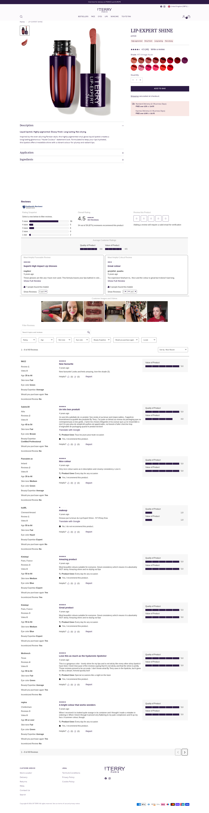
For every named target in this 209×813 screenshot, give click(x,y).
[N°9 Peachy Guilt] (134, 67)
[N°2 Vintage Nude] (141, 60)
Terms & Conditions (71, 773)
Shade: (142, 55)
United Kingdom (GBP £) (179, 6)
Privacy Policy (68, 777)
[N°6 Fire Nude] (170, 60)
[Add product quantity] (133, 80)
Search (23, 795)
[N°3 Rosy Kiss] (148, 60)
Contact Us (25, 790)
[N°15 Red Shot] (170, 67)
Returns (23, 782)
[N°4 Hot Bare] (156, 60)
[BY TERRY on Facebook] (161, 6)
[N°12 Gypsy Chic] (148, 67)
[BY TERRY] (104, 10)
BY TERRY (36, 803)
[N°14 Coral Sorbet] (163, 67)
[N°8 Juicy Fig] (185, 60)
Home (22, 22)
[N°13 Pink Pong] (156, 67)
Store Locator (26, 773)
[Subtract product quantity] (140, 80)
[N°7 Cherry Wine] (177, 60)
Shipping (134, 96)
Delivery (23, 777)
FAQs (22, 786)
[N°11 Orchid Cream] (141, 67)
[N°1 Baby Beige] (134, 60)
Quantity (135, 75)
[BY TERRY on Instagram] (164, 6)
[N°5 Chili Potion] (163, 60)
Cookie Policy (68, 782)
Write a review (158, 49)
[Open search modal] (21, 16)
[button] (25, 30)
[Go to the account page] (182, 16)
